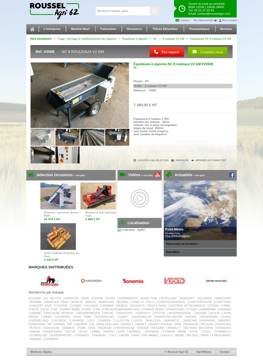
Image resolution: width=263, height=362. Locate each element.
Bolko (91, 302)
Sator (71, 331)
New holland (108, 324)
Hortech (144, 313)
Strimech (222, 331)
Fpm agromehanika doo (122, 309)
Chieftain (222, 302)
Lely (92, 320)
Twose (124, 335)
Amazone (223, 298)
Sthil (195, 331)
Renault (175, 327)
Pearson (191, 324)
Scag (84, 331)
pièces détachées (165, 28)
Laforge (61, 320)
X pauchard (220, 335)
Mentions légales (41, 351)
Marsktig (173, 320)
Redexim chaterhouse (117, 327)
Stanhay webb (175, 331)
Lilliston (122, 320)
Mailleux (154, 320)
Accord (36, 298)
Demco (123, 305)
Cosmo (77, 305)
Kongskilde (143, 316)
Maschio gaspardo (200, 320)
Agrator (73, 298)
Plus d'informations (177, 236)
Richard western (199, 327)
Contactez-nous (211, 52)
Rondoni (223, 327)
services (226, 28)
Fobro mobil (70, 309)
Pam (178, 324)
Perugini (223, 324)
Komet (124, 316)
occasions (134, 28)
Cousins (92, 305)
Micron (82, 324)
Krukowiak (210, 316)
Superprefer (61, 335)
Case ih (138, 302)
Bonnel (123, 302)
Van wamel (151, 335)
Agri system (93, 298)
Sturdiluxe (38, 335)
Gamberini (208, 309)
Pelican (207, 324)
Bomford (107, 302)
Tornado (82, 335)
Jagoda (201, 313)
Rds (93, 327)
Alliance (206, 298)
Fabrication (108, 28)
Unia (136, 335)
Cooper (62, 305)
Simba (96, 331)
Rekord (159, 327)
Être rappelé (170, 52)
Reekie (144, 327)
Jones (48, 316)
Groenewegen (89, 313)
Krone (192, 316)
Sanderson (54, 331)
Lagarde (78, 320)
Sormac (136, 331)
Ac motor (54, 298)
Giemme (36, 313)
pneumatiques (199, 28)
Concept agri (41, 305)
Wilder (193, 335)
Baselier (52, 302)
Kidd (78, 316)
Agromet (188, 298)
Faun (45, 309)
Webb (180, 335)
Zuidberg (51, 339)
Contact (185, 20)
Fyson (192, 309)
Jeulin (215, 313)
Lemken (106, 320)
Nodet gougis (161, 324)
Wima (205, 335)
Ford (87, 309)
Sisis (122, 331)
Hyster (160, 313)
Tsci (113, 335)
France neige (154, 309)
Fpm (97, 309)
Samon (35, 331)
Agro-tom (150, 298)
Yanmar (35, 339)
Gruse (109, 313)
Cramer (108, 305)
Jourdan (64, 316)
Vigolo (167, 335)
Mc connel (57, 324)
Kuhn (226, 316)
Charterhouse (200, 302)
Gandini (224, 309)
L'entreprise (52, 28)
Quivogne (52, 327)
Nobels (128, 324)
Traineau (99, 335)
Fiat (55, 309)
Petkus (35, 327)
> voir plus (79, 175)
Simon (109, 331)
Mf (71, 324)
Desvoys (138, 305)
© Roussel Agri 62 (176, 351)
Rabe (83, 327)
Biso (66, 302)
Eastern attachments (188, 305)
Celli (151, 302)
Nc (93, 324)
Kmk (89, 316)
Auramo (36, 302)
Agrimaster (129, 298)
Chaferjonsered (172, 302)
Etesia (214, 305)
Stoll (207, 331)
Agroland (170, 298)
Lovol (139, 320)
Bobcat (78, 302)
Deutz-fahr (158, 305)
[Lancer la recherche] (154, 11)
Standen (153, 331)
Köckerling (106, 316)
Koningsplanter (170, 316)
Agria (111, 298)
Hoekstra (125, 313)
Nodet (142, 324)
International (181, 313)
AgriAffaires (203, 351)
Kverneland (40, 320)
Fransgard (176, 309)
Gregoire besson (60, 313)
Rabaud (69, 327)
